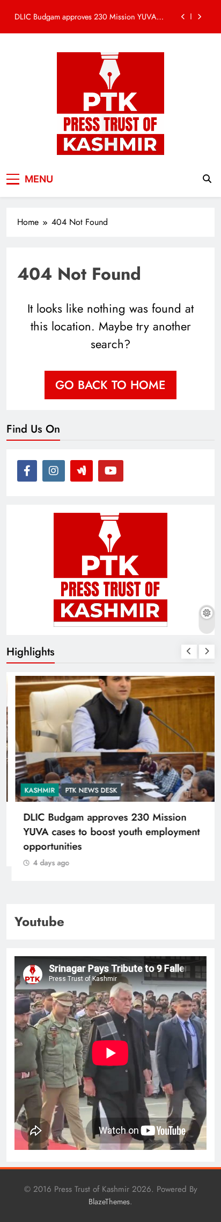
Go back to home (110, 384)
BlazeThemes (109, 1201)
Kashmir (34, 790)
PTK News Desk (86, 790)
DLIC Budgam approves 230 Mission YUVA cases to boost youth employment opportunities (90, 16)
